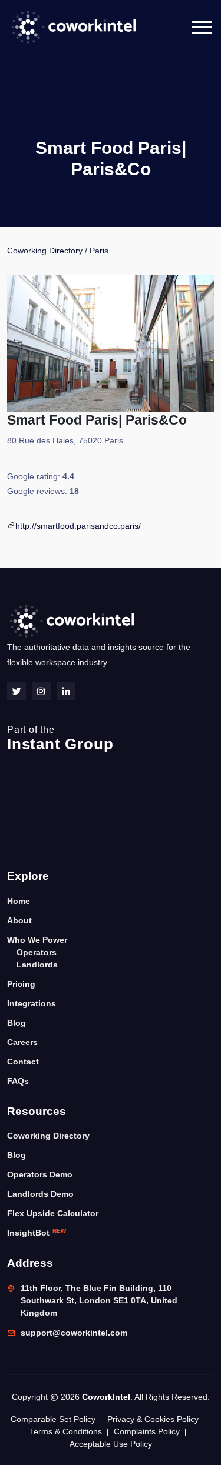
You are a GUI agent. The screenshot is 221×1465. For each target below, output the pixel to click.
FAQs (18, 1081)
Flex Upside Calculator (52, 1213)
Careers (22, 1042)
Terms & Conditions (65, 1431)
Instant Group (60, 739)
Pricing (21, 984)
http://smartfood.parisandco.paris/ (78, 525)
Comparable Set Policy (53, 1419)
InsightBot (36, 1232)
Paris (99, 250)
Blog (16, 1022)
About (19, 920)
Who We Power (37, 940)
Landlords (37, 964)
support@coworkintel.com (74, 1332)
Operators (37, 952)
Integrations (31, 1003)
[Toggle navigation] (202, 27)
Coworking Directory (45, 250)
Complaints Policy (147, 1431)
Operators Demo (39, 1174)
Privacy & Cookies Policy (153, 1419)
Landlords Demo (40, 1194)
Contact (23, 1061)
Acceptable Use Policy (111, 1444)
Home (18, 901)
